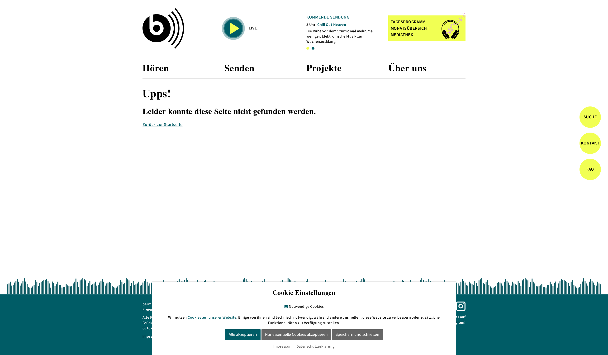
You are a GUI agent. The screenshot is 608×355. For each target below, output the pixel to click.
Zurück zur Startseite (162, 125)
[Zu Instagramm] (461, 305)
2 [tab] (313, 48)
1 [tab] (307, 48)
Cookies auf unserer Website (212, 317)
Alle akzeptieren (243, 334)
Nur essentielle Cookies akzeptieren (296, 334)
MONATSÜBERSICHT (410, 28)
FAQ (590, 170)
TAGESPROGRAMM (408, 22)
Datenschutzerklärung (315, 346)
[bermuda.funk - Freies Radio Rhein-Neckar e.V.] (163, 28)
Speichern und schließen (357, 334)
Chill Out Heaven (331, 24)
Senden (239, 68)
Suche (590, 117)
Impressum (282, 346)
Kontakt (590, 143)
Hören (155, 68)
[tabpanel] (344, 29)
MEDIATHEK (402, 35)
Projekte (324, 68)
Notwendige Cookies (306, 307)
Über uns (407, 68)
